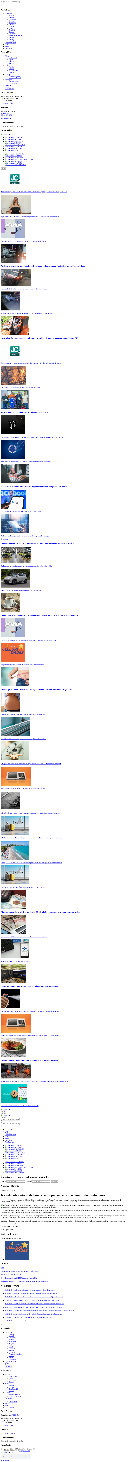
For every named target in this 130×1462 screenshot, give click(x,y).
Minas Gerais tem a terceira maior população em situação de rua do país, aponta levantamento (31, 813)
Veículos (11, 24)
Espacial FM (9, 1131)
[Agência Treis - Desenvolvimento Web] (24, 1451)
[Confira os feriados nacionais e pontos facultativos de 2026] (14, 1102)
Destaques (12, 19)
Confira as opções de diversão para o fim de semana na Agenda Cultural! (24, 241)
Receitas (11, 67)
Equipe (11, 60)
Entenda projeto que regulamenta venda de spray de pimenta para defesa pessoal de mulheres (30, 1011)
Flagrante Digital (10, 43)
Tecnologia (12, 23)
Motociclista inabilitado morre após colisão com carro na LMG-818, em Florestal (27, 313)
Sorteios (11, 39)
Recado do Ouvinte (15, 78)
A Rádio (7, 56)
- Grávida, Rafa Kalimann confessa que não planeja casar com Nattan (31, 1293)
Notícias (11, 15)
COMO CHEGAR (7, 103)
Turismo (11, 32)
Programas (12, 61)
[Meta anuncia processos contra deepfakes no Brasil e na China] (13, 508)
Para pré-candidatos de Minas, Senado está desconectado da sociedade (30, 986)
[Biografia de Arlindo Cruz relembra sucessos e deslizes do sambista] (13, 661)
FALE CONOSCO (7, 118)
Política (11, 37)
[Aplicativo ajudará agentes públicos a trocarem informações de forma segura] (15, 532)
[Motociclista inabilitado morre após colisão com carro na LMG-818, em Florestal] (10, 310)
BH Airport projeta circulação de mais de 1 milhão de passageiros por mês (31, 838)
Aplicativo (8, 1133)
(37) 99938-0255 (6, 114)
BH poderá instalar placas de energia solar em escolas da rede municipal (31, 764)
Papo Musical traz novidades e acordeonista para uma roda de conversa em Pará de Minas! (30, 217)
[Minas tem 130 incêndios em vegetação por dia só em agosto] (13, 384)
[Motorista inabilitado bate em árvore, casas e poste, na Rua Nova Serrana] (16, 285)
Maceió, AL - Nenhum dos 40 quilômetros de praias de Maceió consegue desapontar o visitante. (31, 863)
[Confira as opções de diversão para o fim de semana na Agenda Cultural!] (13, 238)
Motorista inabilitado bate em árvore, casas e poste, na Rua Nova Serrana (24, 289)
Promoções (8, 80)
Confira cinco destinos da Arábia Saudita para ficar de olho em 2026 (22, 887)
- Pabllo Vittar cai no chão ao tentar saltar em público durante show (30, 1290)
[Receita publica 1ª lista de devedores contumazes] (15, 958)
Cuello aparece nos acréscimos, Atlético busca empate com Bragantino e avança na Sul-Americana (32, 437)
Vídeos (7, 44)
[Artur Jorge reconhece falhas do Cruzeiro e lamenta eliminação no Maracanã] (13, 458)
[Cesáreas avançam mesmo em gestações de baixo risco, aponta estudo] (10, 711)
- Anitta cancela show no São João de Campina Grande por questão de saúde (33, 1314)
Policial (11, 17)
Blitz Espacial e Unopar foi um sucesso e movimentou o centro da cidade (24, 1281)
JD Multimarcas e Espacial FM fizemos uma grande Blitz (19, 1278)
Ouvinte (7, 74)
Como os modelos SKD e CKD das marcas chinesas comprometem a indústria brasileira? (38, 543)
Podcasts (7, 46)
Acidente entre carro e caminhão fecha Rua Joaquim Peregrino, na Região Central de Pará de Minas (43, 266)
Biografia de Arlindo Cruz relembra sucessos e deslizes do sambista (22, 665)
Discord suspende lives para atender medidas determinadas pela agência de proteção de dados (31, 363)
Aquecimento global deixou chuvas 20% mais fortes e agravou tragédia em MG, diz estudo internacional (34, 1081)
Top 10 (11, 63)
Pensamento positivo (15, 35)
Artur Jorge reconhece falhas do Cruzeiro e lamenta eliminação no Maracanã (25, 462)
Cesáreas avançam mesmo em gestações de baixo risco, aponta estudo (23, 714)
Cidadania (12, 30)
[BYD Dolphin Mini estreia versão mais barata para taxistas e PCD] (15, 587)
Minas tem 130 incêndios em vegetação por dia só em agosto (20, 387)
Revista (11, 69)
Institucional (13, 58)
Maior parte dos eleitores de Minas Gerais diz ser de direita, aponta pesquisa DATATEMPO (30, 1035)
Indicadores (12, 41)
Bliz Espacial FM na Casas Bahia (11, 1274)
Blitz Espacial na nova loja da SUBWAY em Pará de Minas (20, 1271)
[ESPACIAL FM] (7, 134)
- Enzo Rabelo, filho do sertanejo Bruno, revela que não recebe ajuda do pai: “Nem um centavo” (39, 1310)
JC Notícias (8, 14)
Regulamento (13, 83)
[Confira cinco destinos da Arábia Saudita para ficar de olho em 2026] (15, 884)
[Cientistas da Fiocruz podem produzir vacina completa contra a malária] (15, 735)
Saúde (11, 28)
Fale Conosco (9, 89)
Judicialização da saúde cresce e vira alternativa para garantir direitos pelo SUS (34, 192)
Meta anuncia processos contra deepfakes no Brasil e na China (21, 511)
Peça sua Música (14, 76)
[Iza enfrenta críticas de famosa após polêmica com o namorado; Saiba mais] (17, 1259)
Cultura (11, 26)
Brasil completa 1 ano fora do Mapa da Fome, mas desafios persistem (29, 1060)
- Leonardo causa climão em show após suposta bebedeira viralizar (30, 1321)
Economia (12, 34)
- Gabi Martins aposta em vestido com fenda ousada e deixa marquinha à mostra (34, 1304)
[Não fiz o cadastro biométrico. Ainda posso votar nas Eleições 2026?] (16, 785)
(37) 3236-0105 (15, 1415)
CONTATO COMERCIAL (10, 1433)
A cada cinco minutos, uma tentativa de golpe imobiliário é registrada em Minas (34, 487)
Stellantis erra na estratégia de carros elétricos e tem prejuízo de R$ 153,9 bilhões (26, 566)
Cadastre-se (8, 48)
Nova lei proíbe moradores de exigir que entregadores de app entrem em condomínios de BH (39, 338)
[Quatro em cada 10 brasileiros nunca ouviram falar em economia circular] (13, 933)
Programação (9, 85)
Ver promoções (14, 81)
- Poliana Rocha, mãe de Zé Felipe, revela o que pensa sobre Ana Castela (32, 1300)
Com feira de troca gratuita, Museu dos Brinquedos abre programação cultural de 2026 (28, 640)
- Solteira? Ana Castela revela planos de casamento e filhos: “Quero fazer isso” (34, 1297)
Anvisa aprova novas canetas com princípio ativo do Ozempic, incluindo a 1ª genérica (36, 689)
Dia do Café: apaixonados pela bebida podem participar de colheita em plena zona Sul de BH (40, 615)
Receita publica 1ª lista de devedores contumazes (16, 961)
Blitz (2, 1268)
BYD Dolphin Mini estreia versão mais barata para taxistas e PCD (22, 590)
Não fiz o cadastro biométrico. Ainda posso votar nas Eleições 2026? (23, 788)
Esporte (11, 21)
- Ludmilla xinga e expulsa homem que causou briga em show (28, 1317)
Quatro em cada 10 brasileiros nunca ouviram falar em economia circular (24, 937)
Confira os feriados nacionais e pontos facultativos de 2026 (19, 1106)
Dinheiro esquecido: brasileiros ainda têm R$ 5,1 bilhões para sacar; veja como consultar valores (41, 912)
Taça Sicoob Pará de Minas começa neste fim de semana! (24, 412)
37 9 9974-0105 (6, 1460)
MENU (3, 168)
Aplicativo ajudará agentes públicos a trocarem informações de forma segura (25, 536)
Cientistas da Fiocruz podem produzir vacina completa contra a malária (23, 739)
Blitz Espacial (13, 70)
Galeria (11, 72)
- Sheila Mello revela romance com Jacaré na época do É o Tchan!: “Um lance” (34, 1307)
